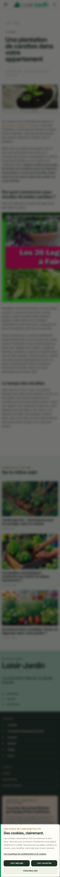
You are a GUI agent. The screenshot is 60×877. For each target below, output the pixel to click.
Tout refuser (16, 863)
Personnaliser (30, 871)
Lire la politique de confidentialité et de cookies (25, 854)
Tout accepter (44, 863)
